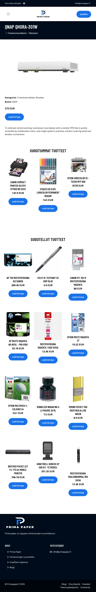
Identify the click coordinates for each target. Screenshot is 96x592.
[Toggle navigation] (8, 14)
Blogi (12, 567)
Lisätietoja (14, 117)
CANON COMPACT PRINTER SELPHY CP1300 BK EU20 (18, 186)
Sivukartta (85, 587)
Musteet (33, 33)
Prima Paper (15, 551)
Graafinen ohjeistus (19, 562)
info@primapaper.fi (82, 3)
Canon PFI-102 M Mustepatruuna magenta (78, 281)
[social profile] (24, 3)
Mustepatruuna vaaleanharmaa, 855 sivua (78, 477)
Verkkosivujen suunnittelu (22, 557)
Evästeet (86, 584)
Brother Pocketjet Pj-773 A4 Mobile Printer (18, 470)
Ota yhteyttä (74, 584)
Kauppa (84, 14)
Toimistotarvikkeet (17, 33)
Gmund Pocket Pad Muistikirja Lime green (78, 410)
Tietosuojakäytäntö (69, 587)
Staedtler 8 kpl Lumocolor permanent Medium (48, 193)
